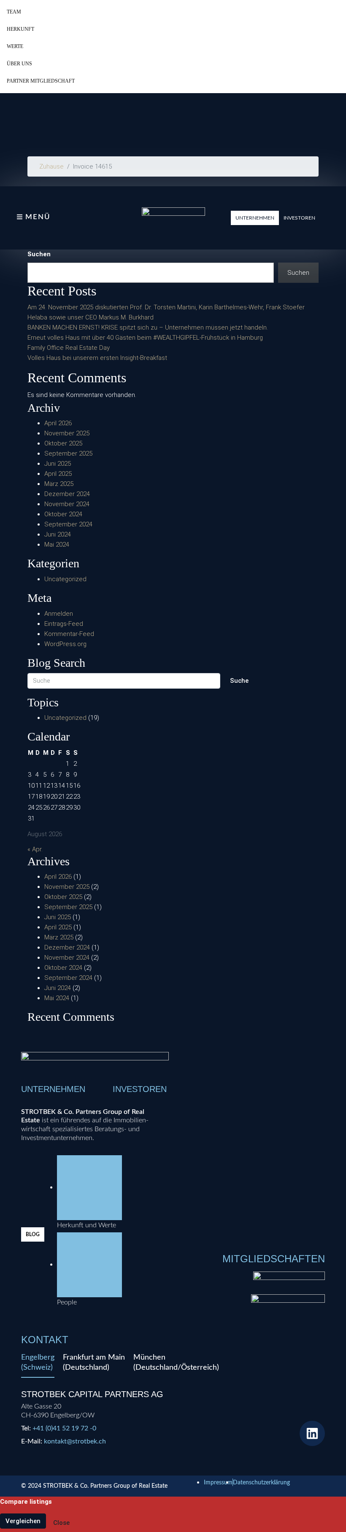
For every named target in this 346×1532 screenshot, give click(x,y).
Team (14, 12)
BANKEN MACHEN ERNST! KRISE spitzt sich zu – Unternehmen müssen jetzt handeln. (147, 327)
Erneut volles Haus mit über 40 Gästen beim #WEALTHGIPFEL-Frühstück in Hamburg (145, 337)
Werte (15, 46)
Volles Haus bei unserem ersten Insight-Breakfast (97, 358)
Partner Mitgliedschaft (41, 81)
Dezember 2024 (67, 494)
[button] (255, 218)
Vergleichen (23, 1521)
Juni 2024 (57, 534)
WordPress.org (65, 644)
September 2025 (68, 453)
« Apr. (35, 849)
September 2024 (68, 524)
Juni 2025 (57, 463)
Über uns (19, 64)
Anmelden (58, 613)
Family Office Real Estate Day (68, 347)
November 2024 (66, 504)
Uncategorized (65, 579)
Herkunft (20, 29)
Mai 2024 (56, 544)
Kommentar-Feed (69, 634)
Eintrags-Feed (63, 624)
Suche (239, 680)
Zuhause (51, 166)
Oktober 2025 (63, 443)
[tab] (37, 1365)
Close (61, 1523)
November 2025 (66, 433)
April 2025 (58, 474)
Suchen (39, 254)
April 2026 (58, 423)
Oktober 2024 (63, 514)
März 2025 (58, 484)
